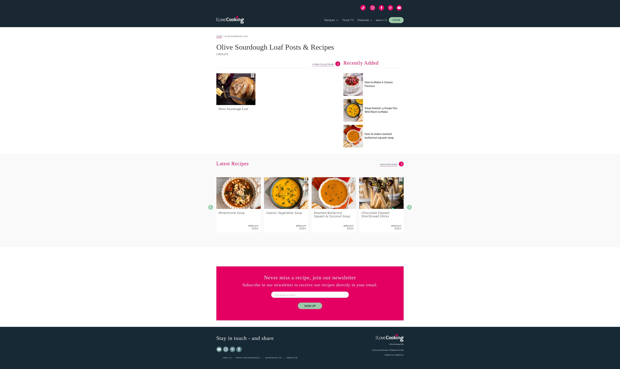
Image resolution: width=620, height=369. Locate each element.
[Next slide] (409, 207)
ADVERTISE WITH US (273, 358)
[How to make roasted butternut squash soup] (353, 136)
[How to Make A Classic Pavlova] (353, 84)
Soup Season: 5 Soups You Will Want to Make (381, 110)
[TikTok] (363, 8)
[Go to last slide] (210, 207)
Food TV (348, 20)
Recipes (329, 20)
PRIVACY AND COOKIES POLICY (248, 358)
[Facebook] (381, 8)
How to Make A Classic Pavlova (379, 84)
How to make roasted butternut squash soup (379, 135)
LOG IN (396, 20)
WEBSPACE (399, 355)
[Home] (230, 20)
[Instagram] (372, 8)
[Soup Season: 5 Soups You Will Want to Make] (353, 110)
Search (380, 20)
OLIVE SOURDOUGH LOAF (236, 36)
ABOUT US (227, 358)
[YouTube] (399, 8)
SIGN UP (310, 306)
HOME (219, 36)
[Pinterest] (390, 8)
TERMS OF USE (291, 358)
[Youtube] (219, 349)
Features (363, 20)
